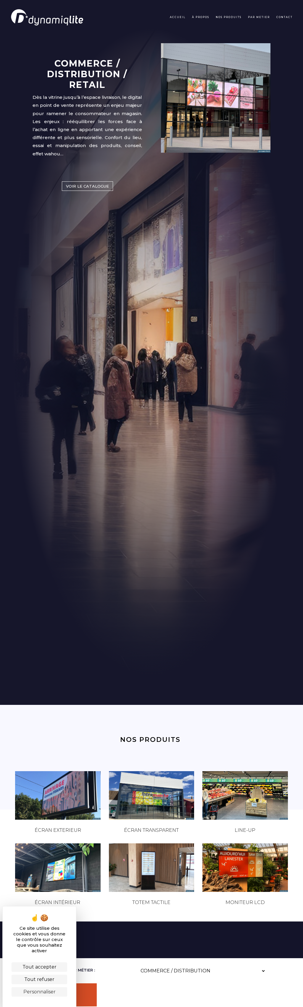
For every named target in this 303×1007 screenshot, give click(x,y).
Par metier (259, 17)
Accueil (178, 17)
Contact (284, 17)
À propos (200, 17)
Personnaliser (39, 992)
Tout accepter (39, 967)
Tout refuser (39, 979)
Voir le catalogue (87, 186)
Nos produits (228, 17)
